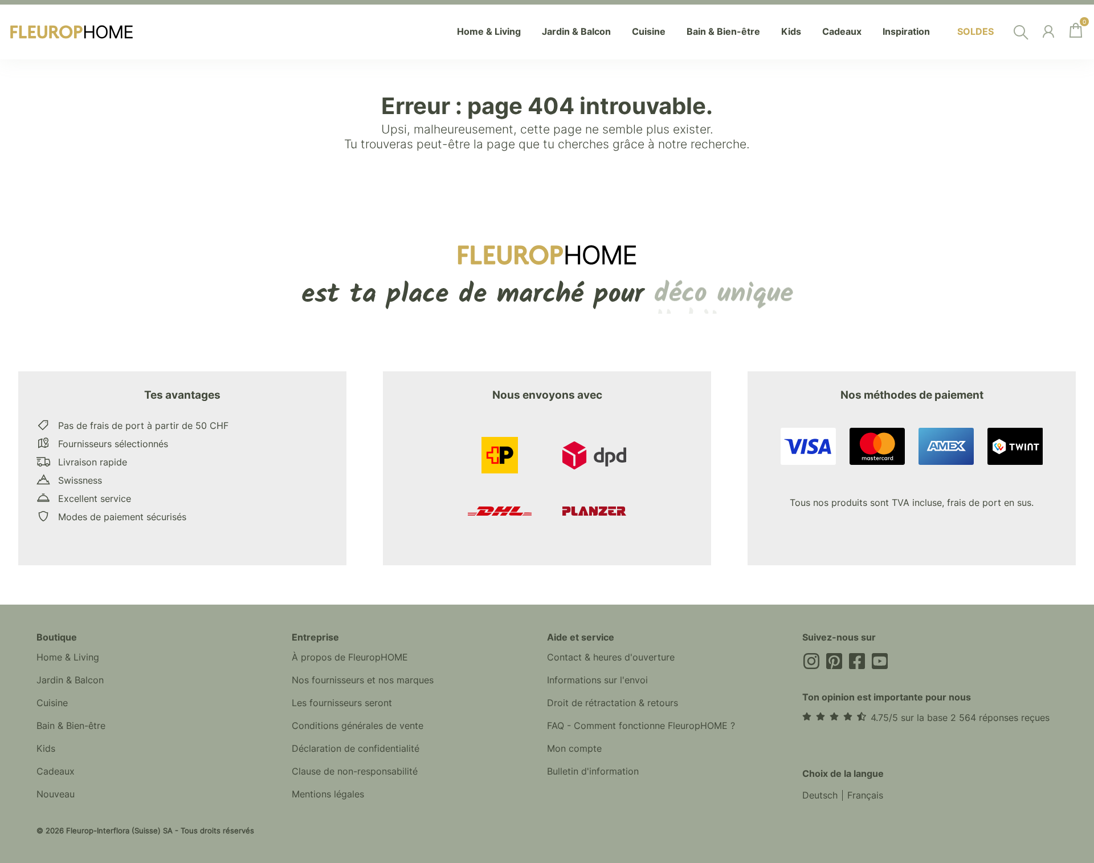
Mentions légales (328, 794)
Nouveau (55, 794)
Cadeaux (55, 771)
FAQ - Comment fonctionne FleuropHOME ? (641, 725)
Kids (45, 748)
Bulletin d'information (593, 771)
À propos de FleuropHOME (350, 657)
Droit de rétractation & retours (612, 702)
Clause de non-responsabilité (355, 771)
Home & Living (67, 657)
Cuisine (52, 702)
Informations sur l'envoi (597, 680)
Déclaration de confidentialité (355, 748)
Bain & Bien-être (70, 725)
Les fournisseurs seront (342, 702)
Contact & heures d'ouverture (611, 657)
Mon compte (574, 748)
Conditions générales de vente (357, 725)
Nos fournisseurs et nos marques (363, 680)
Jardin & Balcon (70, 680)
